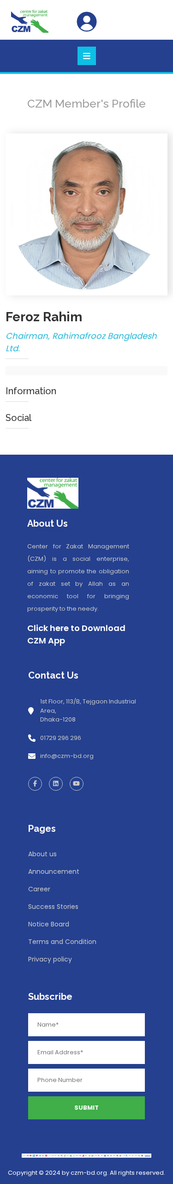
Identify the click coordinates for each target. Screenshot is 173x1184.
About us (42, 854)
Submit (86, 1107)
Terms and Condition (62, 941)
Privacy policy (50, 959)
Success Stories (53, 906)
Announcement (53, 871)
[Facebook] (35, 784)
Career (39, 889)
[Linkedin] (56, 784)
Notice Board (48, 924)
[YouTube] (77, 784)
